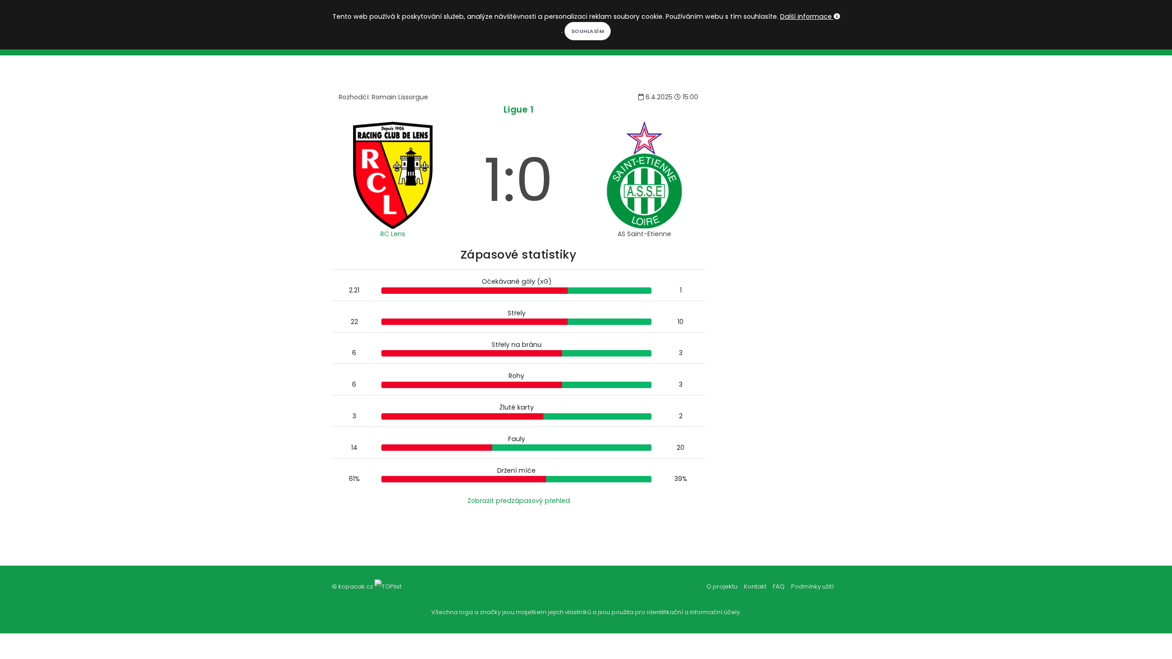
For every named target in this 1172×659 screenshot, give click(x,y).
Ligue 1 (519, 109)
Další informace (807, 16)
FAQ (779, 586)
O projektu (722, 586)
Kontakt (755, 586)
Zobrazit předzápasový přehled (518, 500)
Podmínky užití (812, 586)
